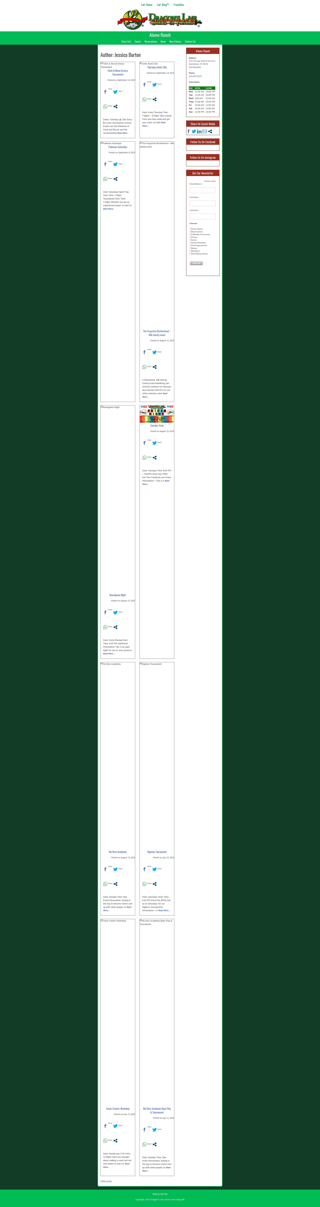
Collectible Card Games (200, 234)
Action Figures (197, 229)
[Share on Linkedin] (199, 131)
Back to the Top (160, 1193)
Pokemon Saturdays (117, 147)
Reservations (151, 41)
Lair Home (146, 4)
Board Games (196, 232)
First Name (194, 197)
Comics (194, 237)
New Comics (175, 41)
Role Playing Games (199, 254)
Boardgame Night (118, 595)
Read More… (123, 132)
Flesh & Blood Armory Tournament (118, 72)
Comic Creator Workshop (118, 1108)
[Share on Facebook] (105, 93)
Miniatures (195, 251)
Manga (194, 248)
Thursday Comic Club (157, 67)
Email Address (196, 184)
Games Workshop (198, 243)
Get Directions (195, 67)
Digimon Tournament (157, 852)
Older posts (106, 1181)
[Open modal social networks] (115, 107)
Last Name (194, 210)
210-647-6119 (195, 76)
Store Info (126, 41)
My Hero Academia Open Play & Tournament (157, 1110)
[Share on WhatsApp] (105, 107)
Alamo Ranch (160, 34)
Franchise (179, 4)
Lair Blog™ (163, 4)
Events (138, 41)
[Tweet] (115, 92)
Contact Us (190, 41)
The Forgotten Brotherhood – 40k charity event (157, 333)
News (163, 41)
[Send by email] (204, 131)
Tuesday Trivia (157, 425)
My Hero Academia (118, 852)
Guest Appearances (199, 245)
